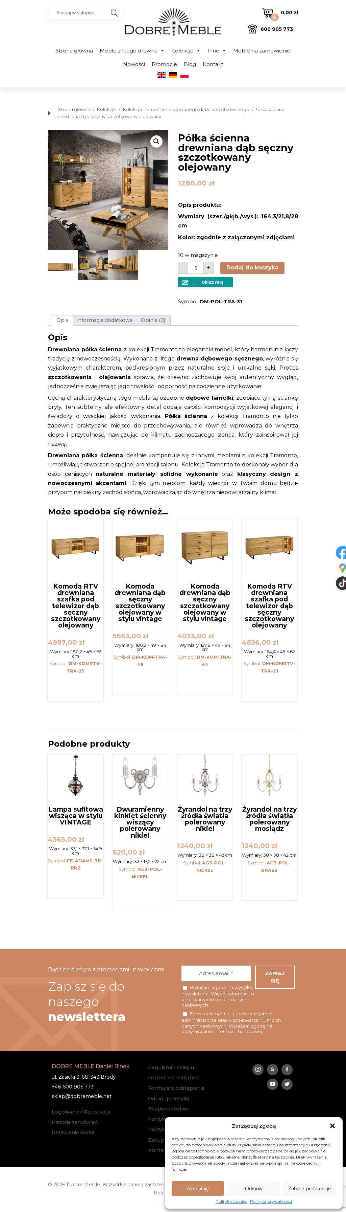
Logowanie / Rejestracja (81, 1112)
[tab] (62, 320)
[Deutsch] (173, 76)
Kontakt (213, 64)
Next (161, 190)
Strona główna (74, 50)
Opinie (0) (153, 320)
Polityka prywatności (271, 1201)
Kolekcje (182, 50)
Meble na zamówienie (261, 50)
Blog (190, 64)
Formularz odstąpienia (176, 1088)
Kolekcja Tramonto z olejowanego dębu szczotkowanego (186, 109)
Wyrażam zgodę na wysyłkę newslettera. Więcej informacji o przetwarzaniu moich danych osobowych (217, 996)
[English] (161, 76)
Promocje (164, 64)
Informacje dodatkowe (104, 320)
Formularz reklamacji (174, 1078)
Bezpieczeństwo (169, 1109)
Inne (213, 50)
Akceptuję (198, 1188)
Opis (62, 320)
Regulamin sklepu (171, 1067)
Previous (54, 190)
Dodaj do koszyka (252, 267)
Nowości (134, 64)
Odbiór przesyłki (168, 1099)
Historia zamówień (75, 1122)
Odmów (254, 1188)
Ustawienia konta (73, 1132)
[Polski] (184, 76)
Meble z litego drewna (128, 50)
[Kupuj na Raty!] (205, 285)
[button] (332, 1125)
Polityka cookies (231, 1201)
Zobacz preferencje (309, 1188)
